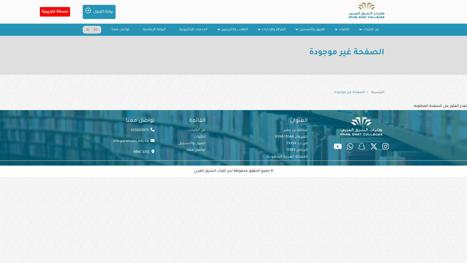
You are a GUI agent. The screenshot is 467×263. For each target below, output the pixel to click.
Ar (88, 30)
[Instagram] (385, 147)
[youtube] (338, 147)
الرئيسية (377, 92)
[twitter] (373, 147)
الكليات (200, 137)
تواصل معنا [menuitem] (120, 29)
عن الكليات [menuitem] (373, 32)
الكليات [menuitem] (346, 32)
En (96, 30)
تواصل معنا (196, 150)
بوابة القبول (103, 12)
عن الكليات (197, 130)
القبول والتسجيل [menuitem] (314, 32)
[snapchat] (361, 147)
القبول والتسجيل (192, 144)
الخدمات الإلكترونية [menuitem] (193, 29)
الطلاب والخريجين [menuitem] (237, 32)
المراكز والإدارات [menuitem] (276, 32)
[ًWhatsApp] (350, 147)
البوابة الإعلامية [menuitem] (154, 29)
